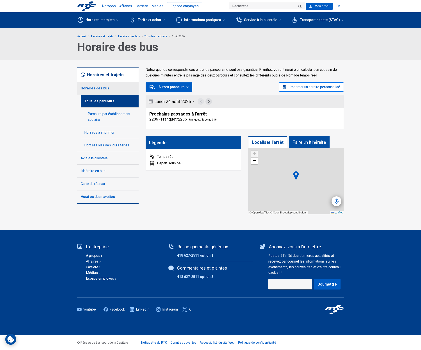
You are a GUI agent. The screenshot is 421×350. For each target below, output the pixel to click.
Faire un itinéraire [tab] (309, 142)
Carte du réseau (93, 184)
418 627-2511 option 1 (195, 255)
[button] (254, 154)
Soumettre (327, 284)
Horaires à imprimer (99, 132)
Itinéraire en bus (93, 171)
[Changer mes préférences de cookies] (10, 339)
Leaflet (338, 212)
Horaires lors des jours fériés (106, 145)
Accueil (82, 36)
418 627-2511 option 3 (195, 277)
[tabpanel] (296, 181)
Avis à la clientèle (94, 158)
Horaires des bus (95, 88)
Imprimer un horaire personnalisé (315, 87)
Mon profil (321, 6)
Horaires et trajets (102, 36)
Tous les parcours (99, 101)
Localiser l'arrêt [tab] (268, 142)
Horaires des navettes (98, 197)
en (338, 6)
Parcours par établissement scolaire (109, 117)
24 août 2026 (172, 101)
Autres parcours (172, 87)
